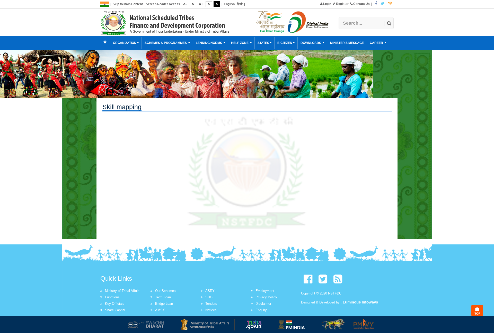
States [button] (263, 43)
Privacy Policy (266, 297)
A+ (201, 4)
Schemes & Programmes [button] (166, 43)
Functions (112, 297)
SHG (209, 297)
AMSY (160, 310)
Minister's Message (347, 43)
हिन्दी (240, 4)
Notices (211, 310)
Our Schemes (165, 291)
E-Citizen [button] (284, 43)
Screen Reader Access (163, 4)
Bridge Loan (164, 304)
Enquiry (261, 310)
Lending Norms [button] (209, 43)
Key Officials (114, 304)
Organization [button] (124, 43)
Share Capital (115, 310)
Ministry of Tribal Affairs (122, 291)
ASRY (210, 291)
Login (326, 4)
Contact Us (361, 4)
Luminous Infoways (360, 302)
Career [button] (377, 43)
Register (342, 4)
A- (185, 4)
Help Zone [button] (240, 43)
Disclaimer (263, 304)
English (229, 4)
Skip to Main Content (128, 4)
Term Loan (163, 297)
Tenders (211, 304)
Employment (264, 291)
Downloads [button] (311, 43)
